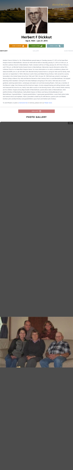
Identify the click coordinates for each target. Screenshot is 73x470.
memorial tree (23, 103)
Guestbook (68, 51)
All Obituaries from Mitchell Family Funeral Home (61, 9)
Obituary (4, 51)
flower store (48, 103)
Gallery (36, 51)
